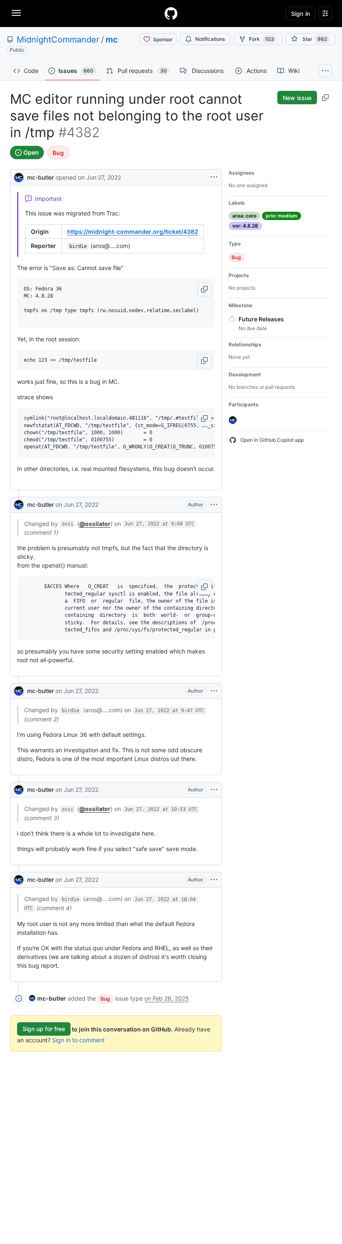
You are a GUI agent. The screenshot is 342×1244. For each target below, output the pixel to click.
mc (112, 40)
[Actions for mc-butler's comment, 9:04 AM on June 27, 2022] (214, 505)
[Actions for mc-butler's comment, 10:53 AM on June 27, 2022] (214, 790)
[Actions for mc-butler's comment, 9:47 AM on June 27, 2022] (214, 691)
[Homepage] (171, 13)
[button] (204, 289)
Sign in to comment (78, 1040)
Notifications (210, 39)
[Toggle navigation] (16, 13)
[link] (47, 998)
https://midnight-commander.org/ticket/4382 (132, 231)
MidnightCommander (58, 40)
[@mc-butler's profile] (19, 176)
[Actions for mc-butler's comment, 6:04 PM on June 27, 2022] (214, 880)
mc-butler (40, 177)
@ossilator (95, 523)
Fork (261, 39)
